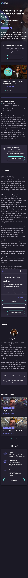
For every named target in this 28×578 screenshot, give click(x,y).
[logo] (4, 3)
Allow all (14, 302)
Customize (13, 306)
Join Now (14, 480)
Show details (20, 297)
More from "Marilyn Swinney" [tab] (15, 376)
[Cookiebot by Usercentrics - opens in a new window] (19, 271)
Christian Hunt (6, 413)
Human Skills (5, 28)
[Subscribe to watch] (14, 72)
